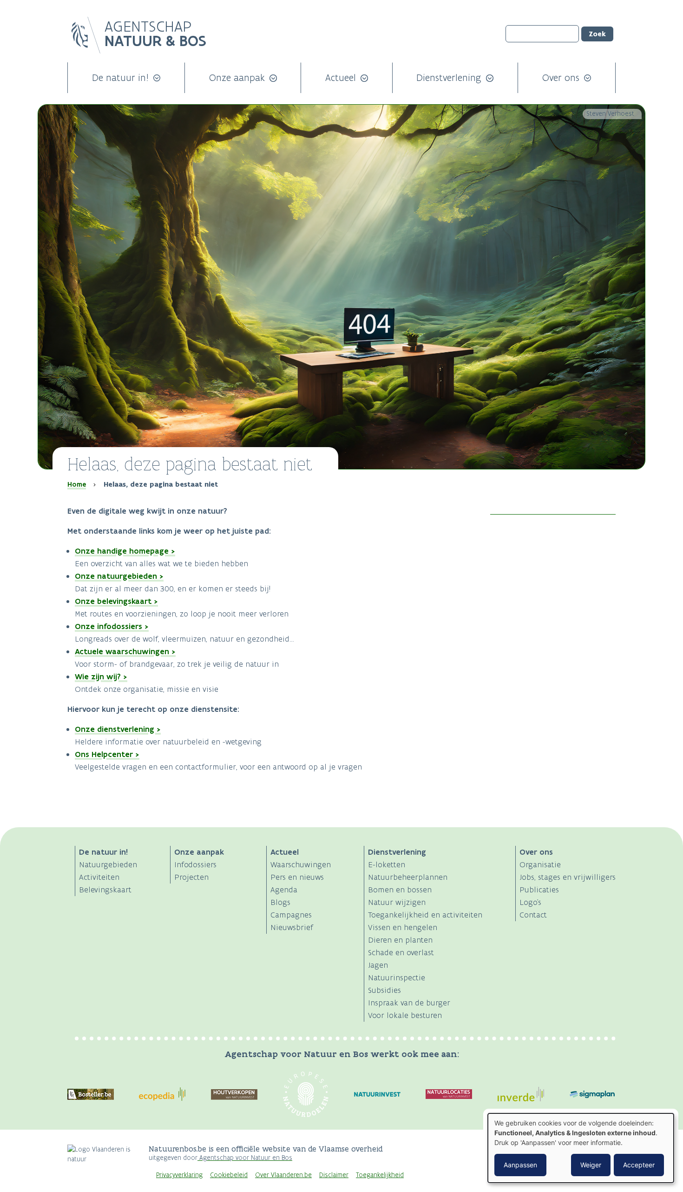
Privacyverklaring (179, 1175)
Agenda (283, 889)
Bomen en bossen (400, 889)
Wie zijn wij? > (101, 676)
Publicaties (539, 889)
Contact (533, 915)
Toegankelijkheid (380, 1175)
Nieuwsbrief (291, 927)
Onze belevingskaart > (116, 601)
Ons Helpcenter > (107, 754)
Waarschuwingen (300, 864)
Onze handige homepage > (125, 551)
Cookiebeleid (229, 1175)
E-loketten (386, 864)
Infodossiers (195, 864)
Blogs (280, 902)
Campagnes (291, 915)
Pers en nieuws (297, 877)
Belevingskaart (105, 889)
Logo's (530, 902)
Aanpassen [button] (520, 1165)
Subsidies (384, 990)
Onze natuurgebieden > (119, 576)
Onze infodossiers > (112, 626)
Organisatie (540, 864)
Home (76, 484)
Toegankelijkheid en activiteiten (425, 915)
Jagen (378, 965)
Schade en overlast (401, 952)
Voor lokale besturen (405, 1015)
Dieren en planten (400, 940)
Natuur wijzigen (397, 902)
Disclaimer (333, 1175)
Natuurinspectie (396, 977)
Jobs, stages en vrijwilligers (567, 877)
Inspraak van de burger (409, 1003)
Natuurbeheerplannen (407, 877)
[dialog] (581, 1148)
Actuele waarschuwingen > (125, 651)
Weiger (590, 1165)
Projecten (191, 877)
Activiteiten (99, 877)
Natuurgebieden (108, 864)
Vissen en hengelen (402, 927)
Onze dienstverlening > (118, 729)
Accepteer (639, 1165)
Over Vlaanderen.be (283, 1175)
